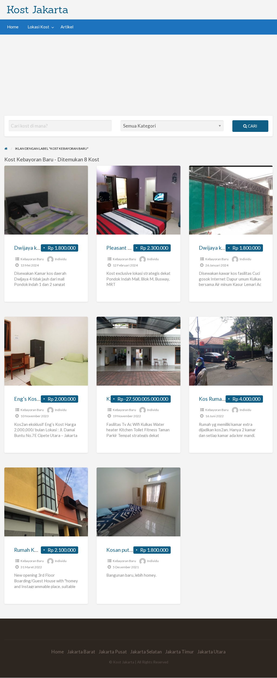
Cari (252, 125)
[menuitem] (12, 27)
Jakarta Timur (179, 651)
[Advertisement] (138, 75)
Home (12, 26)
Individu (61, 259)
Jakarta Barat (81, 651)
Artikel (67, 26)
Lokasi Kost (38, 26)
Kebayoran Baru (32, 259)
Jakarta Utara (211, 651)
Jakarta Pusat (113, 651)
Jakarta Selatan (146, 651)
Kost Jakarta (37, 9)
